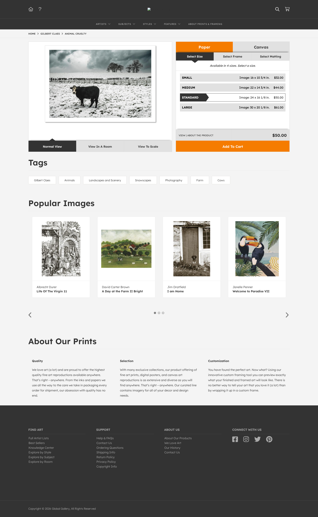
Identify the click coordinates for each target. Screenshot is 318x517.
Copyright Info (106, 466)
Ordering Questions (109, 448)
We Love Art (172, 443)
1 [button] (155, 313)
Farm (199, 180)
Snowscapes (143, 180)
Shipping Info (105, 452)
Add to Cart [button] (232, 146)
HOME (32, 33)
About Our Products (178, 438)
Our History (172, 448)
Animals (69, 180)
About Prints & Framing (205, 24)
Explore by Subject (41, 457)
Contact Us (104, 443)
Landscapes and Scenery (105, 180)
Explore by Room (41, 461)
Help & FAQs (105, 438)
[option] (61, 257)
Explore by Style (40, 452)
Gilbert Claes (42, 180)
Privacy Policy (106, 461)
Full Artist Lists (39, 438)
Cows (221, 180)
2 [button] (159, 313)
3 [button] (163, 313)
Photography (173, 180)
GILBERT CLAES (50, 33)
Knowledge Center (41, 448)
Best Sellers (37, 443)
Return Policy (105, 457)
